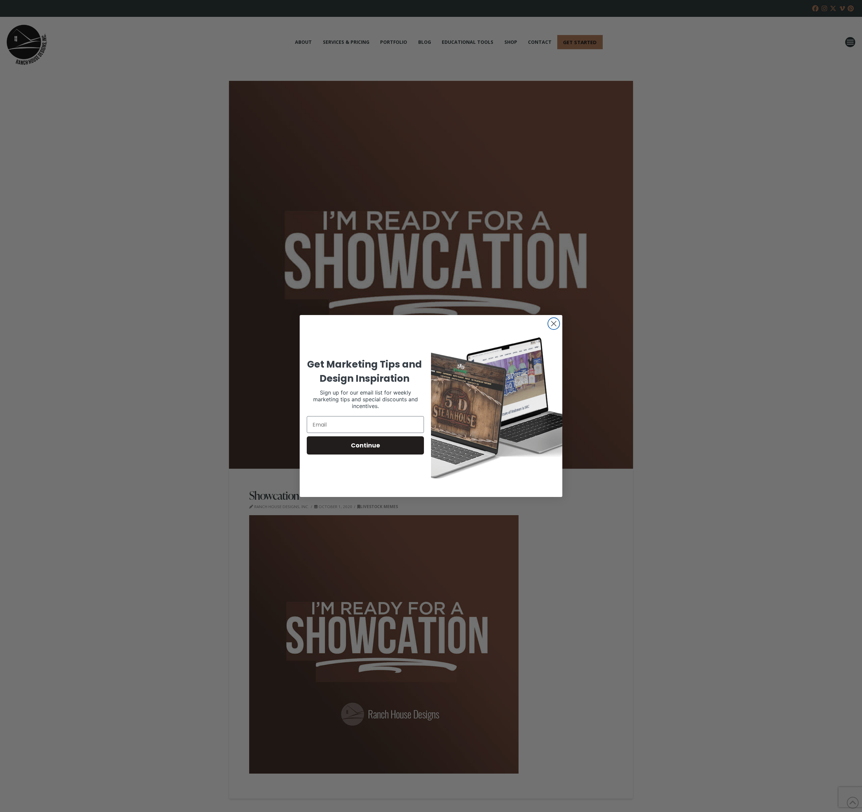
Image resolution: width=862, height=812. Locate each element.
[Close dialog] (554, 324)
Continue (365, 445)
